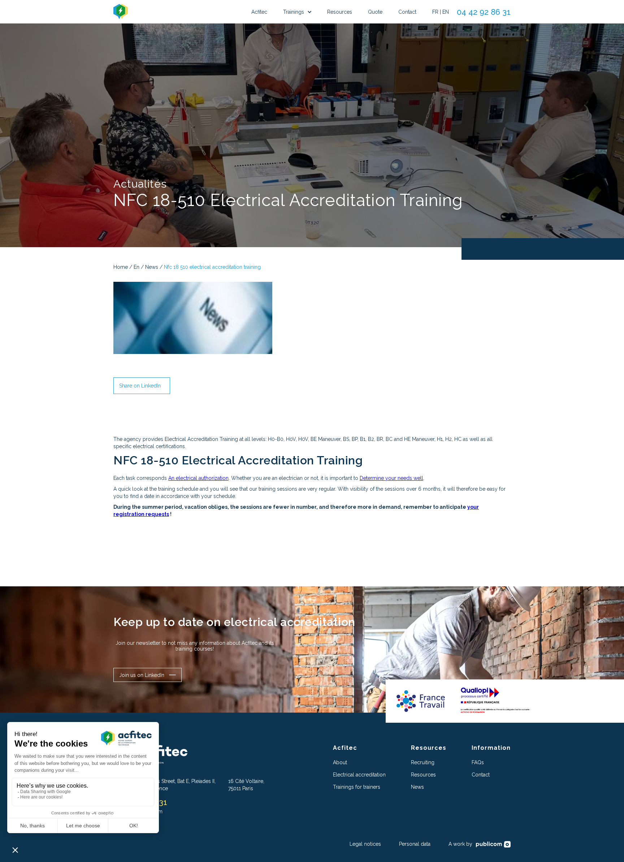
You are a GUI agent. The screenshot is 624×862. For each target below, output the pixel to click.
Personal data (414, 844)
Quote (375, 12)
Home (120, 267)
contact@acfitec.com (137, 811)
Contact (407, 12)
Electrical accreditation (359, 775)
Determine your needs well (391, 478)
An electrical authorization (198, 478)
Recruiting (422, 762)
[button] (297, 12)
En (136, 267)
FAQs (478, 762)
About (340, 762)
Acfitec (259, 12)
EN (445, 12)
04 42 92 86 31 (484, 12)
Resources (339, 12)
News (151, 267)
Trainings (293, 12)
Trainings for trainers (356, 787)
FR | (436, 12)
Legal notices (365, 844)
